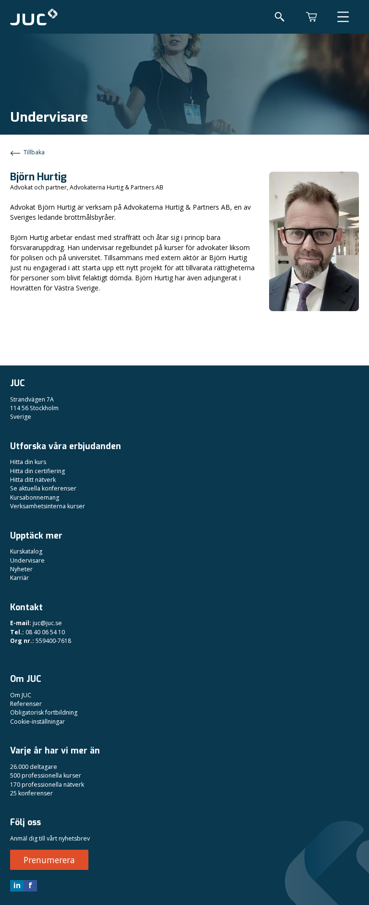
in (17, 885)
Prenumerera (49, 860)
